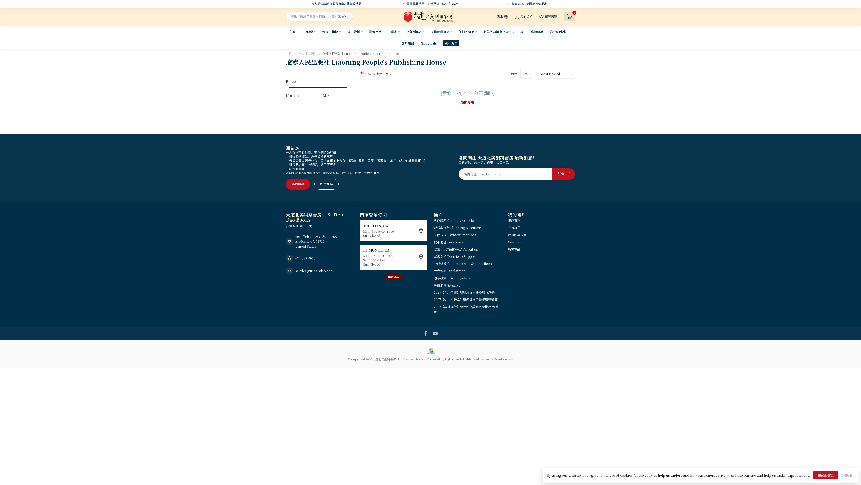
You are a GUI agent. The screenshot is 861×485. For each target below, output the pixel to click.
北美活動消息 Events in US (503, 31)
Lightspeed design (476, 359)
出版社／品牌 (307, 53)
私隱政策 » (847, 475)
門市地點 (326, 184)
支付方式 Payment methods (455, 235)
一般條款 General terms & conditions (463, 263)
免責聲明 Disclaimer (449, 271)
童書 (394, 31)
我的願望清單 (517, 235)
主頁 (292, 31)
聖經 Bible (330, 31)
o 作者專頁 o (439, 31)
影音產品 (375, 31)
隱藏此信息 (826, 475)
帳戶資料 (514, 220)
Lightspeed (453, 359)
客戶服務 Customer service (455, 220)
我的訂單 (514, 227)
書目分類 (353, 31)
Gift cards (429, 43)
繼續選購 (467, 102)
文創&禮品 (413, 31)
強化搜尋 (451, 43)
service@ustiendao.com (314, 271)
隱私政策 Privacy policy (452, 278)
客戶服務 (408, 43)
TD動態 (307, 31)
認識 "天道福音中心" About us (456, 249)
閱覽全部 (393, 277)
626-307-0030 (305, 258)
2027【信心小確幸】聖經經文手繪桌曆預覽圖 (466, 299)
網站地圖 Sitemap (447, 285)
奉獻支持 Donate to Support (455, 256)
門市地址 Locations (448, 242)
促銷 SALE (466, 31)
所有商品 (514, 249)
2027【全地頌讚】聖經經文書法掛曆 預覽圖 (464, 292)
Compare (515, 242)
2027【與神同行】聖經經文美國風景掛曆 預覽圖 (466, 309)
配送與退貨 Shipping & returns (458, 227)
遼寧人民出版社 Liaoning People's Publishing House (361, 53)
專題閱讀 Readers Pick (548, 31)
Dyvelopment (503, 359)
